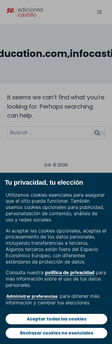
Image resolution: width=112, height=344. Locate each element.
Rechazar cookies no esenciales (56, 333)
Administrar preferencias (32, 296)
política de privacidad (69, 272)
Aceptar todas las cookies (56, 319)
